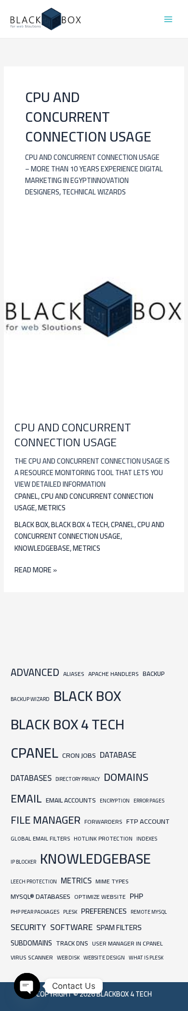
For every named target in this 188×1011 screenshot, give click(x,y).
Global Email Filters (40, 838)
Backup (154, 674)
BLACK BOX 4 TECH (79, 524)
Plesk (70, 912)
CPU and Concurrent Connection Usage (72, 434)
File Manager (46, 820)
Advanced (35, 672)
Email (26, 798)
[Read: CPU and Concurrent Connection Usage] (94, 308)
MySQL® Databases (40, 896)
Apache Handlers (113, 673)
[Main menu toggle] (168, 19)
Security (28, 927)
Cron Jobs (79, 755)
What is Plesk (146, 957)
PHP (136, 896)
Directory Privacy (77, 779)
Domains (126, 777)
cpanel (26, 496)
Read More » (35, 570)
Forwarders (103, 821)
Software (71, 927)
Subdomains (31, 942)
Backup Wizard (30, 699)
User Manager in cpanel (127, 943)
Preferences (104, 911)
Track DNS (72, 943)
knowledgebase (42, 548)
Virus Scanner (32, 957)
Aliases (73, 673)
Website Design (104, 957)
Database (118, 755)
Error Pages (149, 800)
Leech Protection (34, 881)
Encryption (115, 800)
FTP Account (148, 821)
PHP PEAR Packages (35, 912)
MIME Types (112, 881)
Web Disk (68, 957)
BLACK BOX (31, 524)
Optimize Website (100, 896)
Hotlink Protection (103, 838)
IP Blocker (23, 862)
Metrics (52, 507)
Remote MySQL (149, 912)
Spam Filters (119, 927)
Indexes (146, 838)
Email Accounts (71, 800)
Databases (31, 778)
